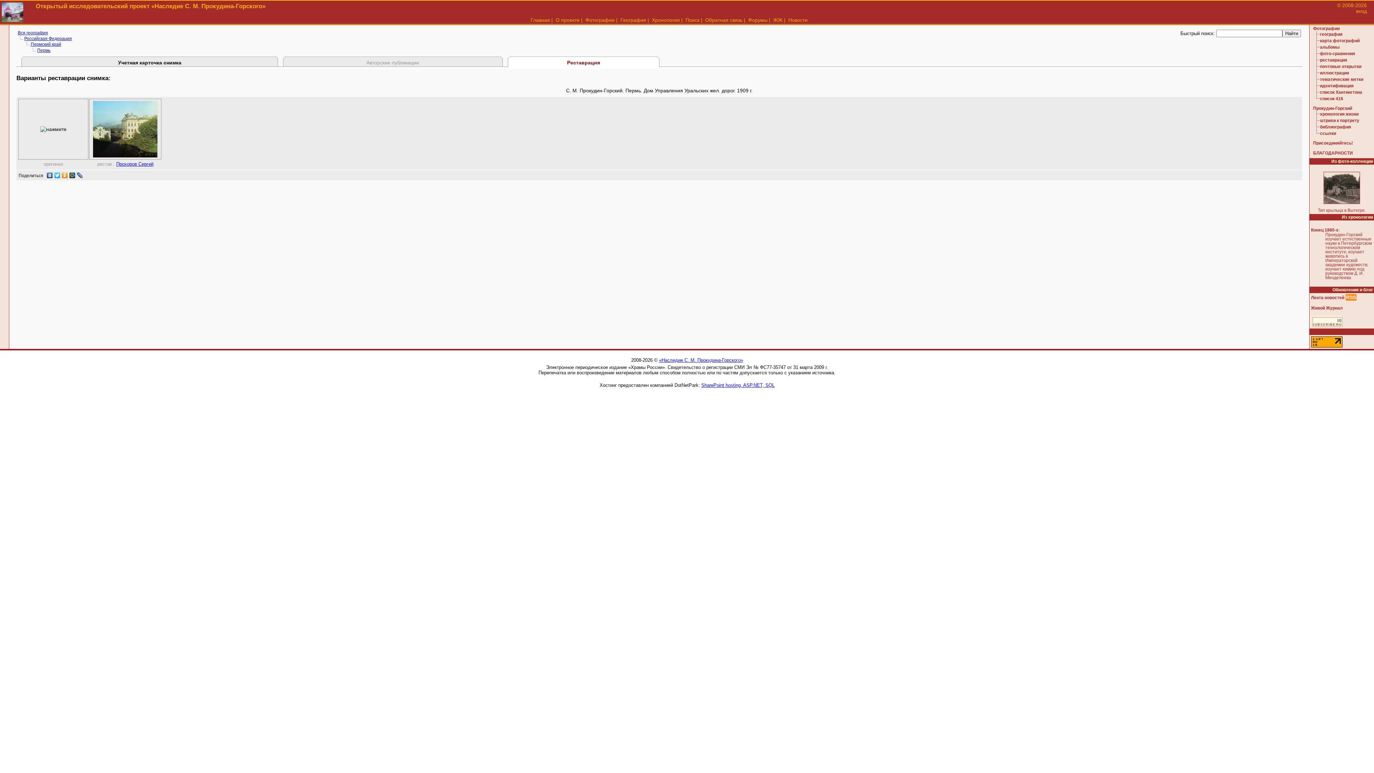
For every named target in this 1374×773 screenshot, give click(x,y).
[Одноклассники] (65, 175)
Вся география (33, 33)
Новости (798, 20)
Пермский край (46, 44)
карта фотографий (1340, 41)
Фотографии (600, 20)
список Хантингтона (1341, 92)
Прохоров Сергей (135, 164)
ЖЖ (778, 20)
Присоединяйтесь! (1333, 143)
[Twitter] (57, 175)
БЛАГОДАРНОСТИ (1333, 153)
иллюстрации (1334, 73)
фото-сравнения (1337, 54)
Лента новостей (1327, 298)
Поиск (693, 20)
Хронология (666, 20)
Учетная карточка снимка (149, 62)
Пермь (43, 50)
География (633, 20)
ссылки (1328, 133)
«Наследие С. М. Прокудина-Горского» (701, 360)
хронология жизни (1339, 114)
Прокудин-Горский (1332, 108)
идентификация (1337, 86)
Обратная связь (723, 20)
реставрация (1333, 60)
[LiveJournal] (80, 175)
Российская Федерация (48, 39)
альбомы (1330, 47)
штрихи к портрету (1339, 120)
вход (1361, 11)
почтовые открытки (1340, 66)
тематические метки (1341, 79)
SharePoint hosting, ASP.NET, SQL (738, 385)
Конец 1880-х (1325, 230)
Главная (540, 20)
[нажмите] (53, 129)
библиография (1335, 127)
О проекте (568, 20)
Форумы (758, 20)
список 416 (1331, 99)
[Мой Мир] (72, 175)
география (1331, 34)
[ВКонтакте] (50, 175)
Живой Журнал (1327, 308)
